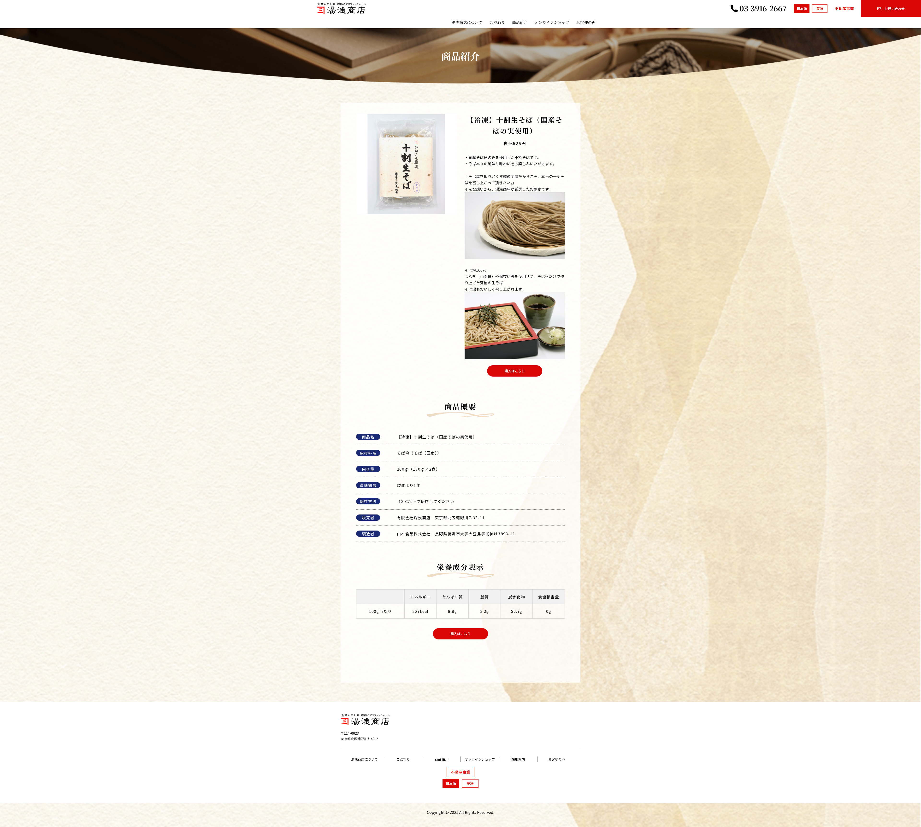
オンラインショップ (552, 22)
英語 (819, 8)
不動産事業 (844, 8)
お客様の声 (586, 22)
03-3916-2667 (762, 8)
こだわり (497, 22)
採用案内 (518, 759)
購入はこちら (515, 370)
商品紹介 (519, 22)
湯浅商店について (467, 22)
